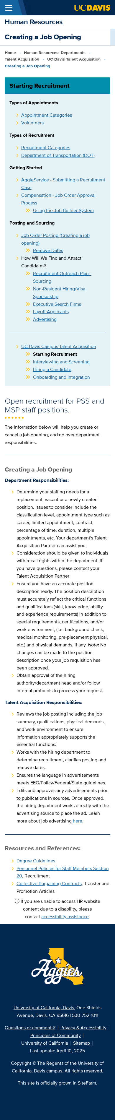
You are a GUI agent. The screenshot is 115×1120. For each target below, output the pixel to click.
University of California (44, 1043)
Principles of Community (55, 1035)
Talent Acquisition (22, 59)
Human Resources (34, 22)
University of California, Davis (44, 1007)
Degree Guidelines (36, 860)
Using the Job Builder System (63, 210)
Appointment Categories (46, 115)
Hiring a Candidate (52, 369)
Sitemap (81, 1043)
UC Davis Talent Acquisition (74, 59)
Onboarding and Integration (61, 377)
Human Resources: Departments (55, 53)
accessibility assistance (65, 916)
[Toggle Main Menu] (9, 7)
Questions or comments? (30, 1027)
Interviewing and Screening (61, 361)
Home (10, 53)
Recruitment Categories (45, 147)
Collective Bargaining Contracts (49, 883)
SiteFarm (87, 1083)
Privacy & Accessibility (83, 1027)
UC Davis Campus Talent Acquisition (58, 346)
